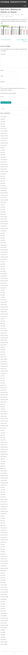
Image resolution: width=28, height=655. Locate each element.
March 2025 (3, 157)
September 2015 (4, 425)
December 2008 (4, 618)
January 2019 (3, 333)
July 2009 (3, 601)
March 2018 (3, 356)
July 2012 (3, 516)
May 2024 (3, 181)
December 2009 (4, 589)
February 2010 (4, 584)
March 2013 (3, 497)
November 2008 (4, 620)
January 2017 (3, 390)
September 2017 (4, 371)
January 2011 (3, 558)
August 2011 (3, 542)
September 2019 (4, 314)
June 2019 (3, 321)
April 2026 (3, 126)
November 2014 (4, 449)
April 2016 (3, 409)
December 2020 (4, 278)
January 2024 (3, 190)
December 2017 (4, 363)
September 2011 (4, 539)
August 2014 (3, 456)
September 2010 (4, 568)
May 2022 (3, 238)
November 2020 (4, 280)
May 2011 (3, 549)
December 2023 (4, 192)
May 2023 (3, 209)
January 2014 (3, 473)
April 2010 (3, 580)
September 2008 (4, 625)
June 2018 (3, 349)
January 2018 (3, 361)
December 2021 (4, 249)
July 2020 (3, 290)
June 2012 (3, 518)
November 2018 (4, 337)
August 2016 (3, 402)
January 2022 (3, 247)
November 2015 (4, 421)
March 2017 (3, 385)
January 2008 (3, 644)
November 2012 (4, 506)
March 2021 (3, 271)
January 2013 (3, 501)
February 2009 (4, 613)
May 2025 (3, 152)
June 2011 (3, 546)
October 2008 (4, 622)
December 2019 (4, 306)
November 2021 (4, 252)
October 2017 (4, 368)
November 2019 (4, 309)
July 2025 (3, 147)
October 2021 (4, 254)
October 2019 (4, 311)
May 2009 (3, 606)
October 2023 (4, 197)
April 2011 (3, 551)
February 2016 (4, 413)
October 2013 (4, 480)
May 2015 (3, 435)
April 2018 (3, 354)
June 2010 (3, 575)
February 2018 (4, 359)
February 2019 (4, 330)
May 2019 (3, 323)
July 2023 (3, 204)
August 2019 (3, 316)
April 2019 (3, 325)
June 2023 (3, 207)
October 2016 (4, 397)
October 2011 (4, 537)
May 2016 (3, 406)
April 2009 (3, 608)
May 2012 (3, 520)
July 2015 (3, 430)
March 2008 (3, 639)
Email (2, 76)
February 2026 (4, 131)
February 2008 (4, 642)
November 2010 (4, 563)
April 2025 (3, 154)
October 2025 (4, 140)
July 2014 (3, 459)
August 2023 (3, 202)
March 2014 (3, 468)
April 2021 (3, 268)
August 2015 (3, 428)
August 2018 (3, 344)
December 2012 (4, 504)
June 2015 (3, 432)
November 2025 (4, 138)
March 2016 (3, 411)
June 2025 (3, 150)
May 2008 (3, 634)
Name (2, 70)
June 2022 (3, 235)
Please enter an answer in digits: (8, 93)
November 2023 (4, 195)
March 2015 (3, 440)
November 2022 (4, 223)
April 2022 (3, 240)
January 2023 (3, 219)
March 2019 (3, 328)
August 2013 (3, 485)
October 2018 (4, 340)
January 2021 (3, 276)
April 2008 (3, 637)
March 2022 (3, 242)
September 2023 (4, 200)
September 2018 (4, 342)
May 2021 (3, 266)
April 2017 (3, 383)
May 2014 (3, 463)
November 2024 (4, 166)
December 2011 (4, 532)
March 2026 (3, 128)
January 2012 (3, 530)
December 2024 (4, 164)
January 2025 (3, 162)
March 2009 (3, 611)
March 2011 (3, 554)
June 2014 (3, 461)
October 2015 (4, 423)
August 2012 (3, 513)
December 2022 (4, 221)
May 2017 (3, 380)
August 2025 (3, 145)
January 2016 (3, 416)
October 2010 (4, 565)
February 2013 (4, 499)
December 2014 (4, 447)
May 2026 (3, 124)
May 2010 (3, 577)
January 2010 (3, 587)
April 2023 (3, 211)
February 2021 (4, 273)
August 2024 (3, 173)
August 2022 (3, 230)
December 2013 (4, 475)
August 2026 (3, 116)
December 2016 (4, 392)
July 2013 (3, 487)
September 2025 (4, 143)
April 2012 (3, 523)
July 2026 (3, 119)
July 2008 (3, 630)
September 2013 (4, 482)
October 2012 (4, 508)
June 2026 (3, 121)
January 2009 (3, 615)
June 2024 (3, 178)
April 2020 (3, 297)
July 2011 (3, 544)
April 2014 (3, 466)
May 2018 (3, 352)
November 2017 (4, 366)
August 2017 (3, 373)
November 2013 (4, 478)
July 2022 (3, 233)
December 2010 (4, 561)
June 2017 (3, 378)
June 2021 (3, 264)
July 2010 (3, 573)
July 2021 (3, 261)
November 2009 (4, 592)
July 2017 (3, 375)
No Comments (10, 16)
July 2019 (3, 318)
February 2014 (4, 470)
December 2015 (4, 418)
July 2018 (3, 347)
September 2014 (4, 454)
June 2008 (3, 632)
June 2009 (3, 603)
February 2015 (4, 442)
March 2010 (3, 582)
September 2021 (4, 257)
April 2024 (3, 183)
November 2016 (4, 394)
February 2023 (4, 216)
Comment (3, 54)
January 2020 (3, 304)
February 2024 (4, 188)
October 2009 (4, 594)
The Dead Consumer (6, 39)
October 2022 (4, 226)
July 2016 (3, 404)
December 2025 (4, 135)
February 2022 (4, 245)
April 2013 (3, 494)
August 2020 (3, 287)
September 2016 (4, 399)
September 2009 (4, 596)
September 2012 (4, 511)
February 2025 (4, 159)
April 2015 (3, 437)
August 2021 (3, 259)
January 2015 (3, 444)
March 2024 (3, 185)
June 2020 (3, 292)
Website (3, 81)
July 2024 (3, 176)
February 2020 (4, 302)
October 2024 (4, 169)
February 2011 (4, 556)
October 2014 (4, 451)
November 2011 (4, 535)
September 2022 (4, 228)
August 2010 (3, 570)
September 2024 (4, 171)
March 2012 (3, 525)
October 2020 (4, 283)
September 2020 (4, 285)
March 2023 (3, 214)
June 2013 (3, 489)
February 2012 (4, 527)
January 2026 (3, 133)
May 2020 (3, 295)
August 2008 (3, 627)
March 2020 (3, 299)
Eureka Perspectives (13, 2)
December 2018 (4, 335)
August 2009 (3, 599)
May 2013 (3, 492)
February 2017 (4, 387)
